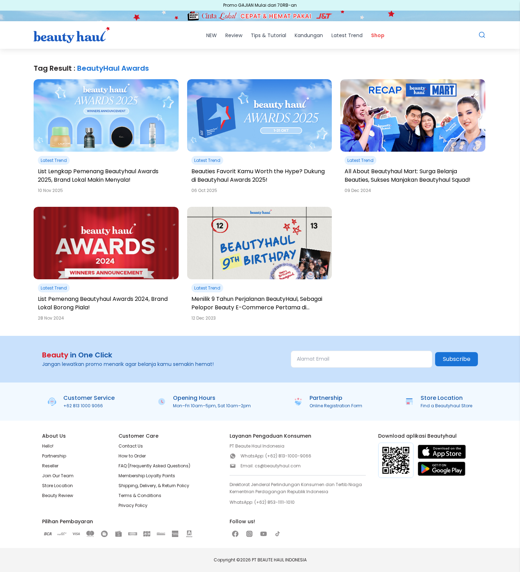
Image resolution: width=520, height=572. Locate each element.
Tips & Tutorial (268, 35)
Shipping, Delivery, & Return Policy (154, 486)
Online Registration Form (336, 406)
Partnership (54, 456)
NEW (211, 35)
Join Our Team (58, 476)
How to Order (132, 456)
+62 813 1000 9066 (83, 406)
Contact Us (131, 446)
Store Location (57, 486)
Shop (378, 35)
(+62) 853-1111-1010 (274, 502)
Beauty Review (57, 495)
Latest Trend (347, 35)
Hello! (47, 446)
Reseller (50, 466)
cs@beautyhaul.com (278, 466)
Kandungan (309, 35)
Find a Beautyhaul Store (446, 406)
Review (233, 35)
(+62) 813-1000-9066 (288, 456)
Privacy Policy (133, 505)
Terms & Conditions (140, 495)
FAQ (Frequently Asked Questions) (154, 466)
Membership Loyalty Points (147, 476)
